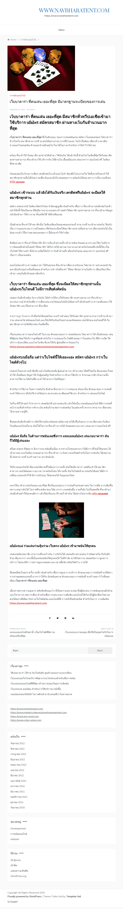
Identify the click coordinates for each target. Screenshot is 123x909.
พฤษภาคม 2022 (18, 764)
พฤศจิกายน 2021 (19, 796)
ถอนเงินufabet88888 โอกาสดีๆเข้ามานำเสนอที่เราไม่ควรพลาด (41, 694)
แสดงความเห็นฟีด (19, 870)
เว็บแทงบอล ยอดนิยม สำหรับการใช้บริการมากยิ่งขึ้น (35, 689)
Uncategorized (18, 828)
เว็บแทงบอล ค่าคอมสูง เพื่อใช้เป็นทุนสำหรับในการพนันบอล (89, 634)
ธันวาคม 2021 (17, 791)
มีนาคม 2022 (17, 775)
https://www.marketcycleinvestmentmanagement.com (38, 712)
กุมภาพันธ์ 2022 (18, 780)
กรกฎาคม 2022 (18, 754)
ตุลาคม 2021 (17, 802)
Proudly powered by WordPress (25, 896)
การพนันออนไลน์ (18, 95)
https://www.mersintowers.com (26, 708)
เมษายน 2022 (17, 770)
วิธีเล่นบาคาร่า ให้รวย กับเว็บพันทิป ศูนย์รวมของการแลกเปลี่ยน (40, 672)
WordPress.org (18, 876)
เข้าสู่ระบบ (15, 860)
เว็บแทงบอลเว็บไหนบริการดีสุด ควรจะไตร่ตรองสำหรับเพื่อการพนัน (42, 678)
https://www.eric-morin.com (24, 716)
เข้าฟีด (13, 865)
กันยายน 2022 (17, 743)
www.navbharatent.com (74, 11)
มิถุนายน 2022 (17, 759)
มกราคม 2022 (17, 786)
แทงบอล (14, 839)
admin (32, 109)
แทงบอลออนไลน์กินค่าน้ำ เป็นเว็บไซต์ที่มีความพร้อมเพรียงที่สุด (32, 634)
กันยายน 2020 (17, 807)
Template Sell (73, 896)
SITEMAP (13, 901)
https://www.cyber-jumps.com (25, 720)
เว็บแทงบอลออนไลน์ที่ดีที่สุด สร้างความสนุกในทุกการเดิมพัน (39, 683)
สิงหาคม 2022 (17, 748)
